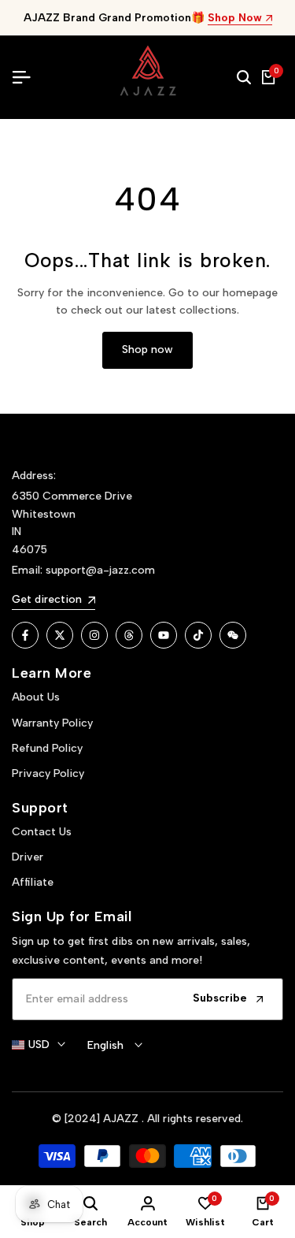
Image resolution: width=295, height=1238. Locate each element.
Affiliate (32, 882)
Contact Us (42, 831)
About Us (36, 697)
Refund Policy (47, 748)
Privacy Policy (48, 773)
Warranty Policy (52, 723)
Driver (27, 857)
